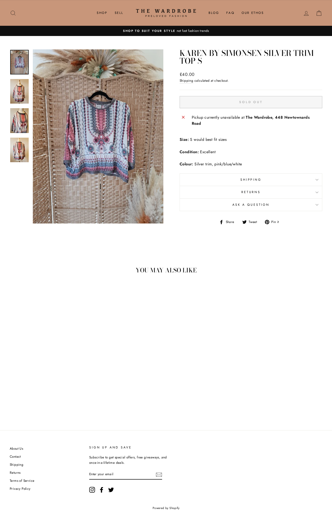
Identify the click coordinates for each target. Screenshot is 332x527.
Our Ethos (253, 12)
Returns (251, 192)
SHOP (102, 12)
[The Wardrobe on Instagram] (92, 490)
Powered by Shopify (166, 508)
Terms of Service (22, 480)
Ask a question (251, 204)
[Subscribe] (159, 474)
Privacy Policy (20, 488)
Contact (15, 456)
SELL (119, 12)
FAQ (230, 12)
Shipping (186, 80)
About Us (16, 448)
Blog (214, 12)
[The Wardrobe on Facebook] (102, 490)
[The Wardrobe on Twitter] (111, 490)
